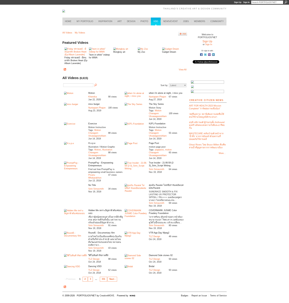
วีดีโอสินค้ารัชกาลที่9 (98, 255)
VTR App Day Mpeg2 (159, 232)
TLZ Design (154, 236)
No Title (92, 185)
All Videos (67, 32)
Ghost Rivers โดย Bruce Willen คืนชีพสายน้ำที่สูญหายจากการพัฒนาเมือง (207, 146)
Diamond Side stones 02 (161, 255)
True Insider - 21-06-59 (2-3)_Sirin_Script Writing (161, 164)
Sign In (246, 2)
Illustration (107, 149)
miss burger (94, 104)
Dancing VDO (95, 266)
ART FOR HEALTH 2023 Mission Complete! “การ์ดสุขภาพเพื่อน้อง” (205, 107)
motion (168, 149)
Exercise (92, 123)
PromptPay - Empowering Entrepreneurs (100, 164)
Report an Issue (199, 295)
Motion (91, 93)
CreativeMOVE (107, 295)
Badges (184, 295)
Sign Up (237, 2)
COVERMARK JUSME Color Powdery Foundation (163, 211)
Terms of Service (218, 295)
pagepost (159, 149)
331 (103, 279)
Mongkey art (119, 52)
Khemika (92, 96)
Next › (112, 279)
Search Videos (95, 85)
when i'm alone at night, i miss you (165, 93)
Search (285, 2)
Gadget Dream (169, 52)
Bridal (151, 266)
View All (182, 69)
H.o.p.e (91, 143)
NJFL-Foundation (157, 123)
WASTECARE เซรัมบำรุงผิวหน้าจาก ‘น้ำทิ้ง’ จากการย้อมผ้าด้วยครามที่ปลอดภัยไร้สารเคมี (206, 136)
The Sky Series (156, 104)
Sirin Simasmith (156, 169)
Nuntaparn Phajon (157, 96)
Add (184, 34)
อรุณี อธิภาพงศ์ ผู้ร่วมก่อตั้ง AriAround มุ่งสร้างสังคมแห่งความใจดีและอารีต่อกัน (207, 125)
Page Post (154, 143)
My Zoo (141, 52)
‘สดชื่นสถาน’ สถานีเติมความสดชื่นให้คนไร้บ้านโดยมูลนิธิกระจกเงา (206, 115)
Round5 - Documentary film (101, 232)
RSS (65, 69)
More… (222, 153)
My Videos (80, 32)
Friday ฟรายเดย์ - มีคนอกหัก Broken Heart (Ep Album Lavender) (75, 60)
